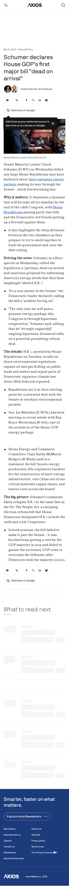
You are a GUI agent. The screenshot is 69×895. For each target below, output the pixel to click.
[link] (7, 100)
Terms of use (37, 847)
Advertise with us (12, 835)
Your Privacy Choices (41, 852)
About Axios (9, 829)
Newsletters (10, 852)
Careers (8, 841)
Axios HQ (35, 835)
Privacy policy (38, 841)
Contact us (9, 847)
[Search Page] (63, 5)
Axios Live (36, 829)
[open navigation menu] (6, 5)
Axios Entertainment (14, 858)
